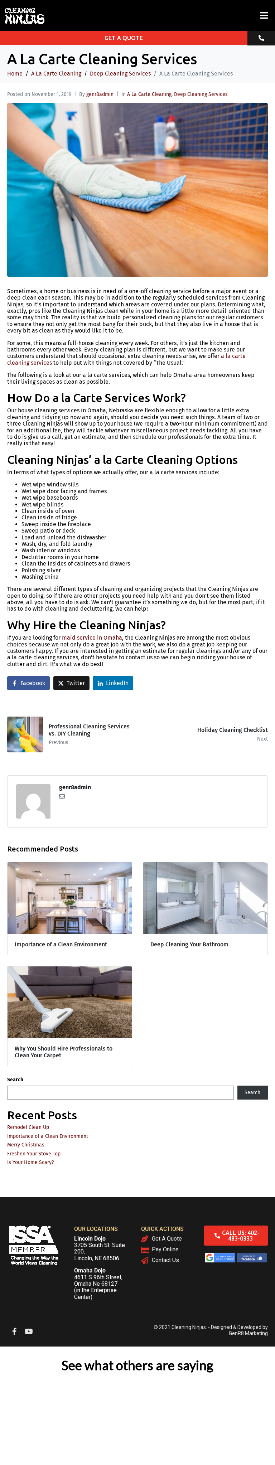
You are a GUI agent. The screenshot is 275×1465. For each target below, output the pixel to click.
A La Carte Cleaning (149, 94)
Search (15, 1080)
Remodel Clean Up (28, 1127)
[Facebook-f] (14, 1331)
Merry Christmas (25, 1145)
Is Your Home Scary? (30, 1162)
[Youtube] (28, 1331)
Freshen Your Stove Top (34, 1154)
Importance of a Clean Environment (47, 1136)
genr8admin (100, 94)
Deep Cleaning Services (201, 94)
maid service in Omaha (92, 637)
